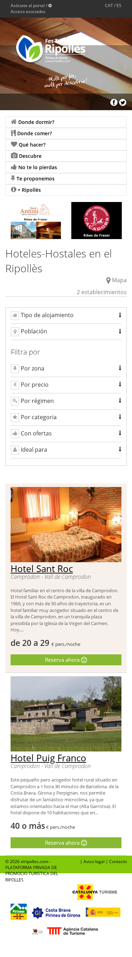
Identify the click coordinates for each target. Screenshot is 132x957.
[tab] (66, 315)
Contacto (118, 861)
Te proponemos (35, 178)
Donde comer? (34, 133)
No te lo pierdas (37, 167)
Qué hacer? (31, 144)
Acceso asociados (28, 11)
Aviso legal (94, 861)
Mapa (119, 280)
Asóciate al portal (28, 5)
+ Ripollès (28, 189)
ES (119, 5)
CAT (109, 5)
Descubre (30, 156)
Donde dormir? (35, 122)
